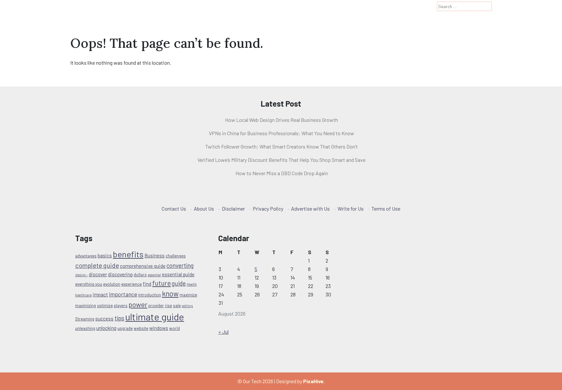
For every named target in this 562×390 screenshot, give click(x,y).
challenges (176, 255)
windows (158, 328)
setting (187, 306)
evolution (111, 284)
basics (105, 255)
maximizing (85, 305)
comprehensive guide (143, 266)
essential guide (178, 274)
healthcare (83, 295)
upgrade (125, 328)
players (120, 305)
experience (131, 284)
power (137, 304)
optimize (105, 305)
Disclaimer (233, 208)
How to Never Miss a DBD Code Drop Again (281, 173)
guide (179, 283)
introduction (149, 294)
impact (100, 294)
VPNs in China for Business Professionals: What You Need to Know (281, 133)
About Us (204, 208)
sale (177, 305)
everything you (88, 284)
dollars (140, 274)
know (170, 293)
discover (98, 274)
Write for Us (351, 208)
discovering (120, 274)
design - (81, 275)
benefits (128, 254)
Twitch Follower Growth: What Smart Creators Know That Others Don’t (281, 146)
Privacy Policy (268, 208)
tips (119, 318)
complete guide (97, 265)
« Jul (223, 332)
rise (168, 305)
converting (180, 265)
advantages (86, 255)
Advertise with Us (310, 208)
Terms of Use (385, 208)
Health (192, 284)
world (174, 328)
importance (123, 294)
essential (154, 275)
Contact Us (174, 208)
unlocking (106, 328)
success (104, 318)
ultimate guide (154, 316)
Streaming (84, 318)
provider (156, 305)
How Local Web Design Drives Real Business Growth (281, 120)
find (147, 284)
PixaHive (313, 381)
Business (154, 255)
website (141, 328)
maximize (188, 294)
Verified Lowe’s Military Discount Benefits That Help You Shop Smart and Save (281, 160)
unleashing (85, 328)
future (161, 283)
